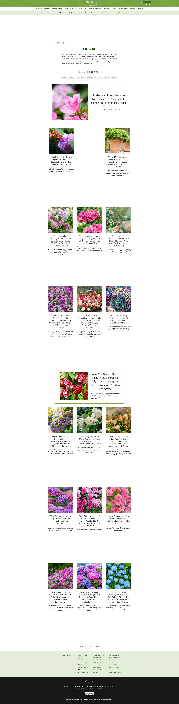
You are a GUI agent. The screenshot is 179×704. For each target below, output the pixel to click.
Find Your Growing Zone (115, 657)
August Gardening (43, 8)
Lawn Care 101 (112, 664)
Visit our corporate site (109, 699)
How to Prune (112, 662)
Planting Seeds (112, 659)
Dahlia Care (96, 672)
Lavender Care (97, 667)
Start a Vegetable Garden (115, 672)
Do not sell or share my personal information (89, 688)
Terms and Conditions (91, 686)
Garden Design (123, 8)
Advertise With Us (82, 664)
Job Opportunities (82, 670)
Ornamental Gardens (57, 43)
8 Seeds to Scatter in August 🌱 (73, 12)
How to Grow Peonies (98, 670)
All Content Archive (83, 672)
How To (114, 8)
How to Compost (113, 670)
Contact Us (81, 659)
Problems (106, 8)
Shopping (133, 8)
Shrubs (66, 43)
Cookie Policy (111, 686)
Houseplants (82, 8)
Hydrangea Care (97, 657)
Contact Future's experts (77, 686)
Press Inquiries (82, 667)
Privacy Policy (103, 686)
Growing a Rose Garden (99, 664)
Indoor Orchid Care (98, 662)
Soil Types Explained (114, 667)
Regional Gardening (95, 8)
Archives (97, 646)
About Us (80, 657)
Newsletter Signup (82, 662)
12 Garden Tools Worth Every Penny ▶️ (111, 12)
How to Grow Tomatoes (99, 659)
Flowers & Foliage (57, 8)
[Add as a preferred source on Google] (89, 693)
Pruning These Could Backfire (91, 12)
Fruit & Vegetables (70, 8)
